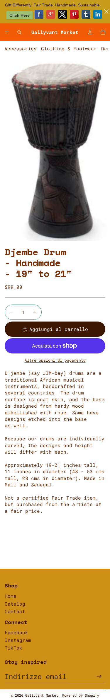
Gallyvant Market (41, 695)
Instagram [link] (18, 640)
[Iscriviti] (99, 676)
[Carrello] (103, 32)
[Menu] (6, 32)
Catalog (15, 604)
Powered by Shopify (80, 695)
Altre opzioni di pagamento (55, 360)
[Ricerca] (19, 32)
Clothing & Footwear (69, 48)
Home (10, 596)
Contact (15, 611)
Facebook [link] (16, 632)
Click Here (19, 15)
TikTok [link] (13, 648)
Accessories (20, 48)
